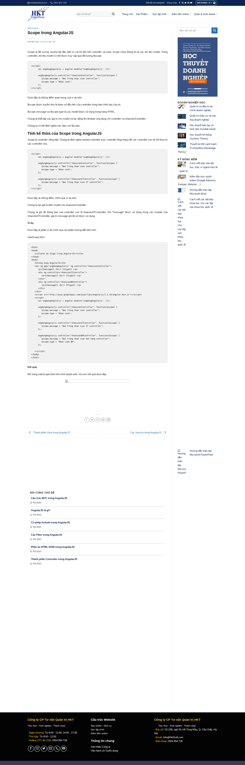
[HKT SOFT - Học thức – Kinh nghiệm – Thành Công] (49, 14)
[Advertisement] (98, 462)
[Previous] (183, 67)
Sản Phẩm (141, 14)
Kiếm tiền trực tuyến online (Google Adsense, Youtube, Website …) (197, 180)
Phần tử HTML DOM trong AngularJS (52, 546)
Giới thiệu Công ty (100, 747)
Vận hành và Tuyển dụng (104, 750)
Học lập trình (159, 14)
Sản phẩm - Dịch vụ (101, 725)
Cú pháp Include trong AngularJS (50, 522)
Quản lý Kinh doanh (204, 14)
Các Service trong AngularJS (146, 432)
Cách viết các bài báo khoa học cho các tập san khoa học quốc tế (201, 203)
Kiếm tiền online (180, 14)
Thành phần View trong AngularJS (51, 432)
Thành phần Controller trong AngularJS (54, 559)
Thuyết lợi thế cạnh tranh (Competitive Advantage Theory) (197, 148)
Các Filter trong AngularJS (46, 534)
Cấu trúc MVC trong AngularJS (49, 498)
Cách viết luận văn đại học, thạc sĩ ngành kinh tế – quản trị (198, 167)
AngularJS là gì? (40, 510)
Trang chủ (127, 14)
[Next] (213, 67)
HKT (54, 42)
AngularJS (33, 28)
